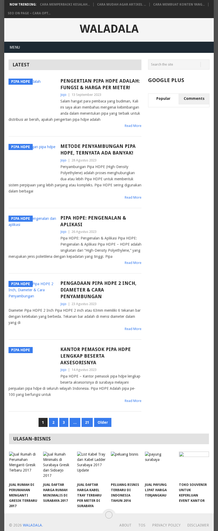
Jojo (63, 95)
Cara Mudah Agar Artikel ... (121, 4)
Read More (133, 126)
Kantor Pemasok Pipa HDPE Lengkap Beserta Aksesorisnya (95, 355)
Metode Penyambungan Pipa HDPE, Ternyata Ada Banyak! (98, 149)
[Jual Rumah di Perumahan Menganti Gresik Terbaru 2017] (24, 465)
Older (103, 422)
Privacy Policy (166, 525)
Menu (15, 47)
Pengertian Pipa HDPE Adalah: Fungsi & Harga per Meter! (100, 84)
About (125, 525)
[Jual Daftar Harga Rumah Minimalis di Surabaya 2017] (58, 465)
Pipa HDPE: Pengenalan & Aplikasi (93, 221)
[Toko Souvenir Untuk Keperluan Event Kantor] (194, 465)
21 (87, 422)
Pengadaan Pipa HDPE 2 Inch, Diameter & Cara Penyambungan (98, 289)
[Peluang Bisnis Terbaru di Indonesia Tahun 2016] (126, 465)
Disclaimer (198, 525)
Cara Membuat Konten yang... (179, 4)
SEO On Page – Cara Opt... (29, 13)
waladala (109, 29)
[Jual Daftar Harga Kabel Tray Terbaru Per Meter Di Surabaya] (92, 465)
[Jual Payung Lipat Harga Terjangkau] (160, 465)
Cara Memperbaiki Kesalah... (65, 4)
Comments (194, 98)
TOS (141, 525)
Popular (163, 98)
